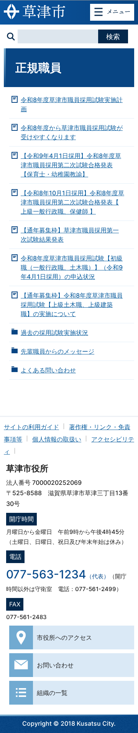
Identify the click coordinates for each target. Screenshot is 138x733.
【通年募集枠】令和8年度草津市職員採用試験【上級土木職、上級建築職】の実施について (72, 305)
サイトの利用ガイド (31, 427)
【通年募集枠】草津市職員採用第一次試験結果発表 (70, 234)
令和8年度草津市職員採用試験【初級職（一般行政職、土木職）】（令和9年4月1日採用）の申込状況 (72, 267)
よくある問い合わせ (48, 370)
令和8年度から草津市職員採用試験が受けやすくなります (72, 132)
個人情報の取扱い (56, 439)
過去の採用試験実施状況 (54, 332)
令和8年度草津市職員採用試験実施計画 (72, 104)
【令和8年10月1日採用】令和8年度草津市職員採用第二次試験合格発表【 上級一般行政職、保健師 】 (72, 202)
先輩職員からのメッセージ (57, 351)
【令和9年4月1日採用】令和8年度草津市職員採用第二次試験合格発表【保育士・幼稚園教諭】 (71, 165)
